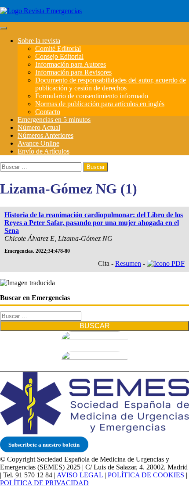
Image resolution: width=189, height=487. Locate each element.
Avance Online (38, 143)
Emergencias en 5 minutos (54, 119)
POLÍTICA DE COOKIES (146, 475)
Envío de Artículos (43, 151)
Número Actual (39, 127)
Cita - (106, 263)
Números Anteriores (45, 135)
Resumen (128, 263)
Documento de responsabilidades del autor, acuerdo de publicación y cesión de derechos (110, 84)
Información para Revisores (73, 72)
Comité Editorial (58, 48)
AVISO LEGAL (80, 475)
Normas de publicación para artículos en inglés (99, 103)
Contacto (47, 111)
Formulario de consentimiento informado (91, 96)
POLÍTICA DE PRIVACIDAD (44, 483)
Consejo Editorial (59, 56)
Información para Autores (70, 64)
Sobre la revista (39, 40)
